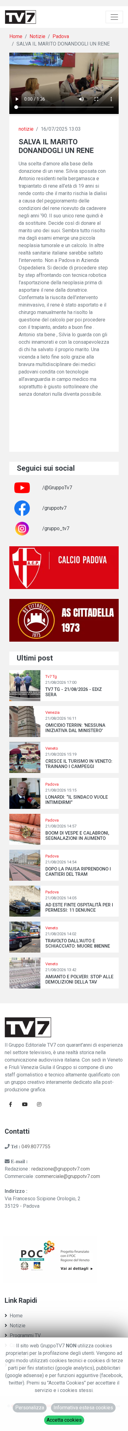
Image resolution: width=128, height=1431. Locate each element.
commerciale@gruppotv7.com (67, 1176)
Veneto (51, 748)
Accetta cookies (64, 1420)
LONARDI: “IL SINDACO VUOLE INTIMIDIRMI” (76, 800)
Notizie (37, 36)
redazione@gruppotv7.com (60, 1169)
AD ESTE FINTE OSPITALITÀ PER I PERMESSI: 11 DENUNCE (79, 907)
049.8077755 (35, 1147)
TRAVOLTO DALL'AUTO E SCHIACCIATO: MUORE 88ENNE (77, 943)
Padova (61, 36)
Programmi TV (25, 1335)
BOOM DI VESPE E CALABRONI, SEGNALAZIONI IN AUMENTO (77, 836)
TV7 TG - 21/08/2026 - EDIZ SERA (73, 692)
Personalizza (29, 1408)
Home (15, 36)
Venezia (52, 712)
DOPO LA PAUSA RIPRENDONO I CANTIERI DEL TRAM (78, 871)
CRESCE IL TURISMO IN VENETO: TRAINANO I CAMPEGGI (78, 764)
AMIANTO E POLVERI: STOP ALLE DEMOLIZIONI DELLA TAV (79, 979)
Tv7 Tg (51, 676)
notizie (26, 129)
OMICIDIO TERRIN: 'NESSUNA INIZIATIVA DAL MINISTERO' (75, 728)
